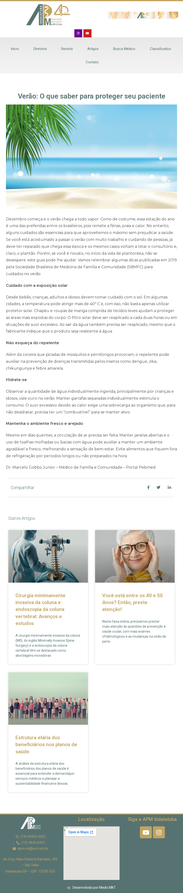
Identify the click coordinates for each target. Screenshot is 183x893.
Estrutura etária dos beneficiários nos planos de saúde (46, 744)
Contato (92, 62)
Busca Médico (124, 49)
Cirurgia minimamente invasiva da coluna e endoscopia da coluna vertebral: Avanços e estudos (40, 609)
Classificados (160, 49)
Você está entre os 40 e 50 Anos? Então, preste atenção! (132, 602)
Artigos (93, 49)
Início (15, 49)
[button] (113, 15)
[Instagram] (78, 33)
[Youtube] (87, 33)
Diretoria (40, 49)
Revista (67, 49)
